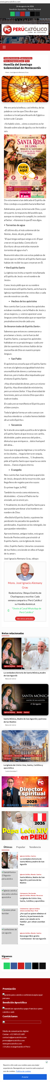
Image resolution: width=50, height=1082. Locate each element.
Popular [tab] (20, 847)
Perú (27, 61)
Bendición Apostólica (17, 9)
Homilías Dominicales (11, 58)
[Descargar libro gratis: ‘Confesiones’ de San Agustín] (10, 936)
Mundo (19, 712)
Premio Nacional (34, 9)
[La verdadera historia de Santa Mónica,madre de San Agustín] (25, 653)
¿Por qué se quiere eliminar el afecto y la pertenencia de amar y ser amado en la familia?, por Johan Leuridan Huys (33, 919)
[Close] (47, 1062)
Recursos (7, 758)
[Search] (45, 46)
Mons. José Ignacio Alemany (13, 61)
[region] (25, 1071)
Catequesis (8, 756)
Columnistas (24, 908)
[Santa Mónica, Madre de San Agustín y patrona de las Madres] (25, 699)
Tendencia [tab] (35, 847)
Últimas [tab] (7, 847)
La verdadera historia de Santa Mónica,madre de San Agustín (32, 862)
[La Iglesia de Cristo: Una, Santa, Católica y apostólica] (25, 746)
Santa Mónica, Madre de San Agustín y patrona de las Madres (32, 880)
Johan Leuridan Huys (27, 911)
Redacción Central (10, 679)
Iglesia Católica (26, 58)
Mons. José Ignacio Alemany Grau (16, 72)
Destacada (18, 756)
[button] (4, 47)
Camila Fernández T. (11, 771)
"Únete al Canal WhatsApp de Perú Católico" (26, 610)
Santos (19, 666)
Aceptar (25, 1077)
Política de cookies (23, 1071)
